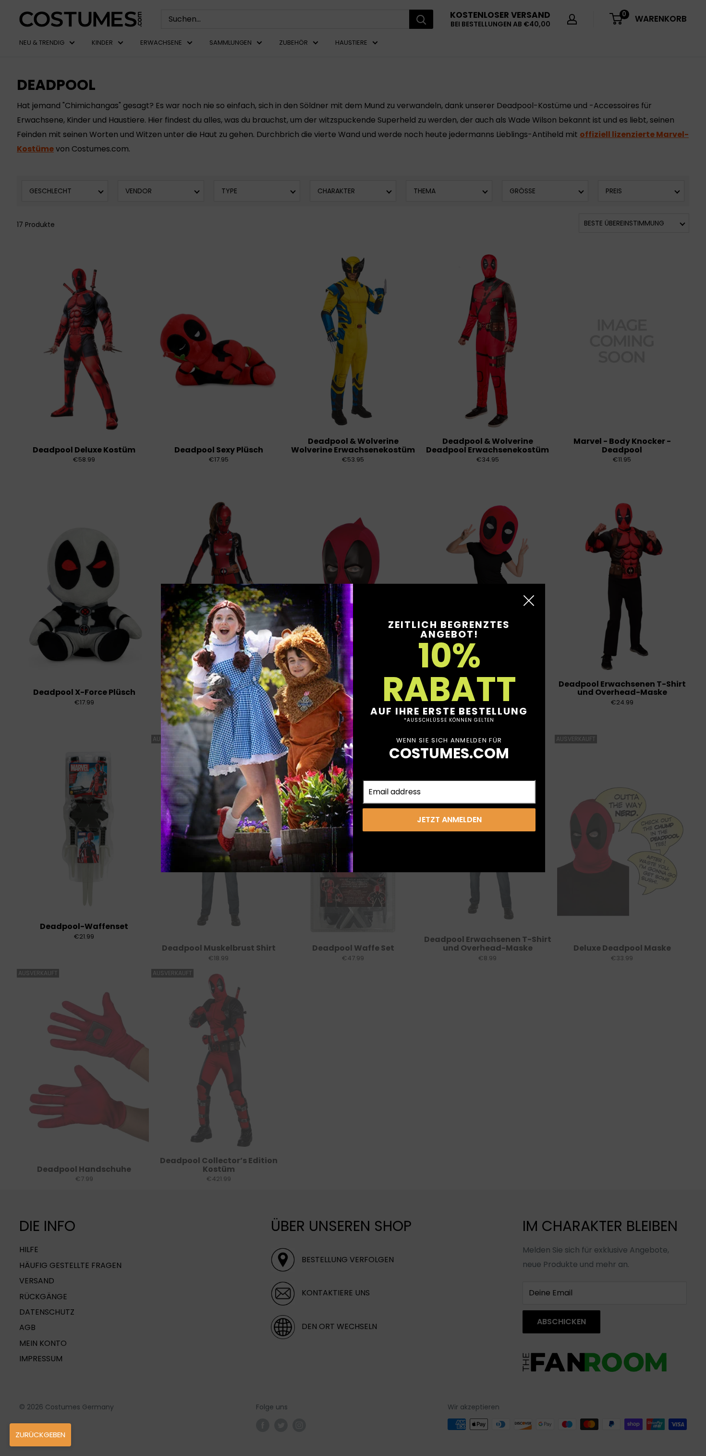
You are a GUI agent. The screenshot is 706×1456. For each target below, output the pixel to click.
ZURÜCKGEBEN (40, 1435)
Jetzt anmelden (449, 819)
